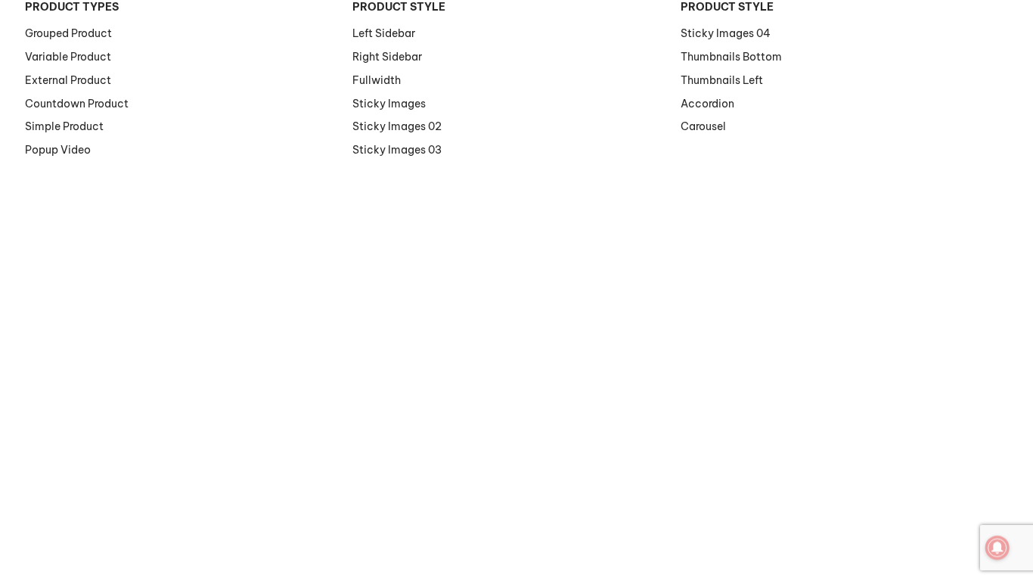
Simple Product (64, 126)
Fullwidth (376, 80)
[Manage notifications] (997, 548)
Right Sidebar (387, 57)
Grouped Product (68, 33)
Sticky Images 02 (397, 126)
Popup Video (58, 150)
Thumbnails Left (722, 80)
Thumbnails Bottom (731, 57)
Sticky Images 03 (397, 150)
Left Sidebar (383, 33)
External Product (68, 80)
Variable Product (68, 57)
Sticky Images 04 (726, 33)
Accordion (707, 103)
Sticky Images (389, 103)
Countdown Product (77, 103)
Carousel (703, 126)
